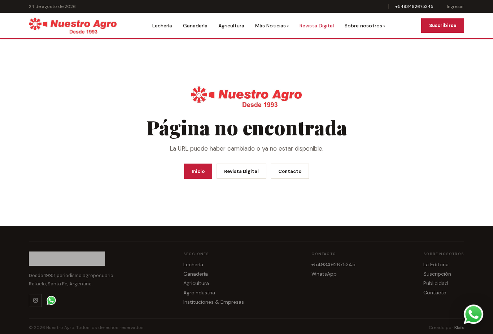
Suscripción (437, 274)
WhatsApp (324, 274)
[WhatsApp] (51, 300)
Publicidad (435, 283)
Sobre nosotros (363, 25)
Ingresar (455, 6)
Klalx (459, 327)
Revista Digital (317, 25)
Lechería (162, 25)
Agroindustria (199, 292)
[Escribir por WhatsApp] (473, 314)
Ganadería (195, 25)
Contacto (289, 171)
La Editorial (436, 264)
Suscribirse (442, 25)
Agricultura (231, 25)
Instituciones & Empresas (213, 302)
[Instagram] (35, 300)
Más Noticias (270, 25)
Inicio (198, 171)
